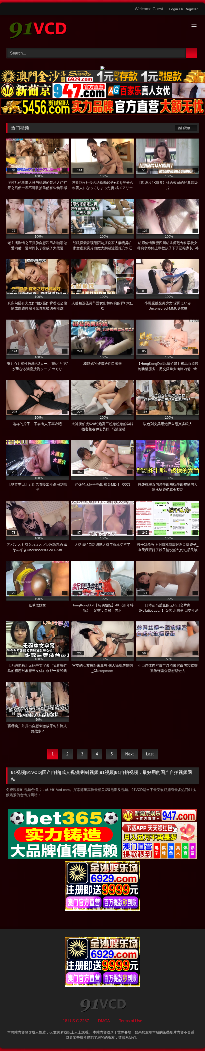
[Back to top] (190, 1036)
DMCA (104, 1021)
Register (191, 9)
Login (173, 9)
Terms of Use (130, 1021)
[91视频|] (102, 30)
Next (129, 754)
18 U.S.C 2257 (76, 1021)
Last (150, 754)
